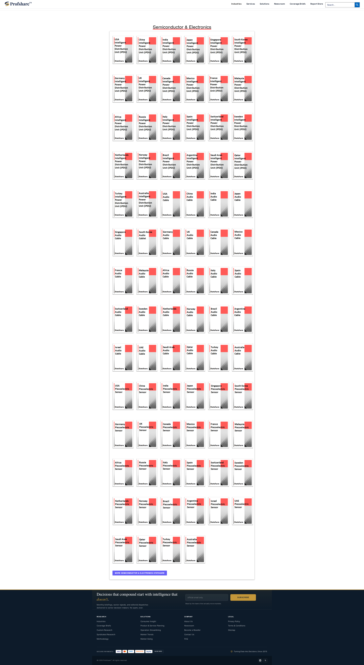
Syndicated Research (106, 634)
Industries (101, 621)
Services (250, 4)
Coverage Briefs (298, 4)
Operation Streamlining (150, 630)
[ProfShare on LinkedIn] (260, 660)
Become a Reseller (192, 630)
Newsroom (279, 4)
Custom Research (104, 630)
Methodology (102, 639)
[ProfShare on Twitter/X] (265, 660)
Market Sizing (146, 639)
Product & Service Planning (152, 625)
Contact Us (189, 634)
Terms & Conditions (236, 625)
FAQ (186, 639)
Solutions (264, 4)
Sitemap (231, 630)
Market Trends (146, 634)
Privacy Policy (234, 621)
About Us (188, 621)
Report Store (316, 4)
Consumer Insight (148, 621)
